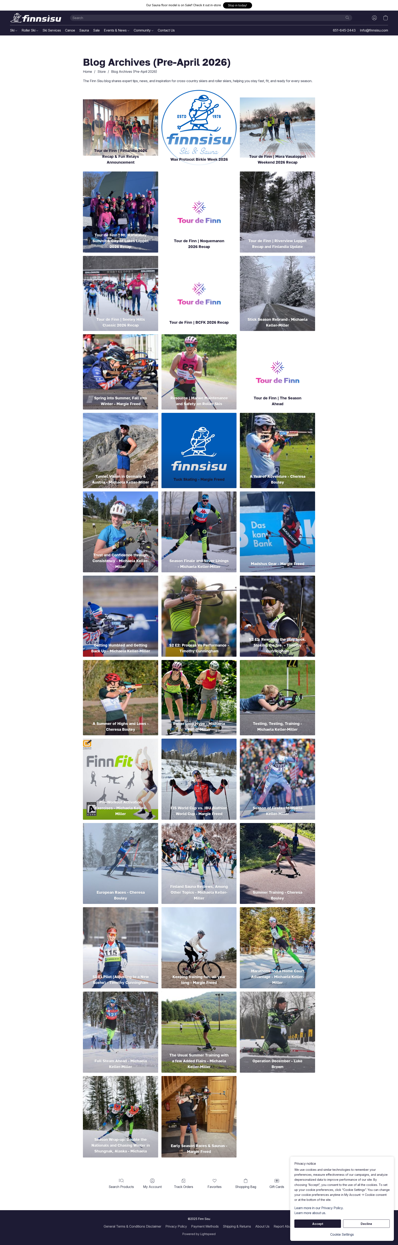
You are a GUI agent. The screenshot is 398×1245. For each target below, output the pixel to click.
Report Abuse (284, 1226)
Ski (12, 30)
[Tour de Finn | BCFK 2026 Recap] (199, 285)
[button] (237, 5)
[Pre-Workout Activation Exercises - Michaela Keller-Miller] (120, 768)
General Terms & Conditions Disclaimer (132, 1226)
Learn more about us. (310, 1213)
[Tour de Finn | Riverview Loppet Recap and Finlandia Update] (277, 200)
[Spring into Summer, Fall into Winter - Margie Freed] (120, 363)
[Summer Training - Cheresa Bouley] (277, 852)
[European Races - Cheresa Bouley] (120, 852)
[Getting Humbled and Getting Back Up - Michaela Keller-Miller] (120, 605)
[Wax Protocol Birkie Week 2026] (199, 116)
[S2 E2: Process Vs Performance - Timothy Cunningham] (199, 605)
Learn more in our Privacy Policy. (318, 1208)
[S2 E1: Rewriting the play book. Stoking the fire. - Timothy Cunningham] (277, 605)
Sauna (84, 30)
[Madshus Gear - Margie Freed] (277, 520)
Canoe (70, 30)
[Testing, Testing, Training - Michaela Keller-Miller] (277, 689)
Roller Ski (29, 30)
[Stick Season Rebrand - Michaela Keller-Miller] (277, 285)
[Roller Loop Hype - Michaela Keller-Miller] (199, 689)
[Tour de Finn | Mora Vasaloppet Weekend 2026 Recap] (277, 116)
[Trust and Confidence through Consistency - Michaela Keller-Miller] (120, 520)
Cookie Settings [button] (342, 1234)
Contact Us (166, 30)
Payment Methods (205, 1226)
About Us (262, 1226)
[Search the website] (347, 18)
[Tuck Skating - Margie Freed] (199, 442)
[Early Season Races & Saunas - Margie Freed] (199, 1105)
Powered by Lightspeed (199, 1234)
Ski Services (51, 30)
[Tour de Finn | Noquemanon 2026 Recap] (199, 200)
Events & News (115, 30)
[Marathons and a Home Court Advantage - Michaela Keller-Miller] (277, 936)
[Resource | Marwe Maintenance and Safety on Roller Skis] (199, 363)
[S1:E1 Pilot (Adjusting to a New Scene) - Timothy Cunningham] (120, 936)
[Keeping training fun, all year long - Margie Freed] (199, 936)
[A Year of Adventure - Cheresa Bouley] (277, 442)
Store (101, 71)
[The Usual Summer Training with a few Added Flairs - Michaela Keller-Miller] (199, 1021)
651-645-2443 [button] (344, 30)
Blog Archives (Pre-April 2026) (134, 71)
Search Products (121, 1187)
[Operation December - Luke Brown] (277, 1021)
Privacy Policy (176, 1226)
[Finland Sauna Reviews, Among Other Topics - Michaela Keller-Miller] (199, 852)
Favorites (214, 1187)
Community (143, 30)
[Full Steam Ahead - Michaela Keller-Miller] (120, 1021)
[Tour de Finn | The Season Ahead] (277, 363)
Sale (96, 30)
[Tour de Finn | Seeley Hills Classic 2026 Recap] (120, 285)
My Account (152, 1187)
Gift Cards (276, 1187)
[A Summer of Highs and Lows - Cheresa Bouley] (120, 689)
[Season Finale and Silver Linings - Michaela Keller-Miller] (199, 520)
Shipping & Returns (237, 1226)
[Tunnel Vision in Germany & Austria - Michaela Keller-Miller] (120, 442)
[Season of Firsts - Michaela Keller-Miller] (277, 768)
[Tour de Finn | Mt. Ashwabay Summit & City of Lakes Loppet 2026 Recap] (120, 200)
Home (87, 71)
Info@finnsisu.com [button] (374, 30)
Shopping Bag (245, 1187)
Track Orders (183, 1187)
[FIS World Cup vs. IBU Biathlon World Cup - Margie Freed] (199, 768)
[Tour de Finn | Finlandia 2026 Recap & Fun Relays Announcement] (120, 116)
